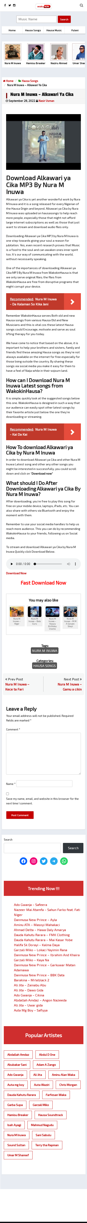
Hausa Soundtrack (50, 1115)
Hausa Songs (30, 81)
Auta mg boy (15, 1084)
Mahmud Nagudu (42, 1125)
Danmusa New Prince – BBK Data (39, 975)
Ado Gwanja (15, 1074)
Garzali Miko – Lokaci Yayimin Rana (40, 950)
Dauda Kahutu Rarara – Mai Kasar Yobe (43, 940)
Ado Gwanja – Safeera (30, 905)
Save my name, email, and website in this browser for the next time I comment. (42, 801)
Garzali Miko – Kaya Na (31, 960)
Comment (13, 729)
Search (8, 839)
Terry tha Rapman (47, 1145)
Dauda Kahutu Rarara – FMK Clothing (42, 935)
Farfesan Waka (56, 1095)
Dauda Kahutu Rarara (21, 1095)
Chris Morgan (68, 1084)
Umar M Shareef (18, 1155)
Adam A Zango (46, 1064)
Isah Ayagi (14, 1125)
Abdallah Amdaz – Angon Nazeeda (40, 1000)
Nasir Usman (46, 100)
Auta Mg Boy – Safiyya (31, 1010)
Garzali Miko (41, 1105)
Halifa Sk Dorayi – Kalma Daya (37, 945)
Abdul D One (47, 1054)
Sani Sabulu (43, 1135)
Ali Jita (37, 1074)
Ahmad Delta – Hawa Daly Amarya (40, 930)
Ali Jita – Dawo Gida (28, 990)
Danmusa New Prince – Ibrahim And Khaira (47, 955)
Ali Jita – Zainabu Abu (30, 985)
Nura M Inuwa (44, 651)
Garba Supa (15, 1105)
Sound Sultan (16, 1145)
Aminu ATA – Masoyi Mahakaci (37, 925)
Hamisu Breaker (17, 1115)
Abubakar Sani (17, 1064)
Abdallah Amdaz (18, 1054)
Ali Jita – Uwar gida (28, 1005)
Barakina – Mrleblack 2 (31, 980)
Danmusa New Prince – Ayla (35, 920)
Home (9, 81)
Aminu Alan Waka (63, 1074)
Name (11, 784)
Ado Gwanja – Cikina (29, 995)
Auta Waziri (41, 1084)
